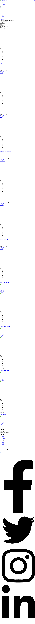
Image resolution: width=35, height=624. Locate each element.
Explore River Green (5, 326)
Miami (3, 437)
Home (3, 15)
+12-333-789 (2, 290)
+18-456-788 (2, 422)
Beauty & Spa (2, 205)
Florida (3, 436)
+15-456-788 (2, 334)
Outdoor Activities (2, 161)
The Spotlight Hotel (4, 195)
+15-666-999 (2, 159)
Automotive (1, 73)
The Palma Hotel (4, 414)
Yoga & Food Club (4, 282)
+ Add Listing (2, 19)
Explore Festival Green (5, 151)
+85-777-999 (2, 115)
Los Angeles (2, 291)
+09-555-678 (2, 71)
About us (3, 2)
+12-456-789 (2, 203)
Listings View (11, 20)
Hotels (1, 117)
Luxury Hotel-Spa (4, 239)
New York (1, 72)
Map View (6, 20)
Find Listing (1, 25)
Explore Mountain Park (5, 370)
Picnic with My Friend (5, 107)
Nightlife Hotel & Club (5, 63)
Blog (2, 3)
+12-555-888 (2, 247)
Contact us (3, 4)
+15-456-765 (2, 378)
